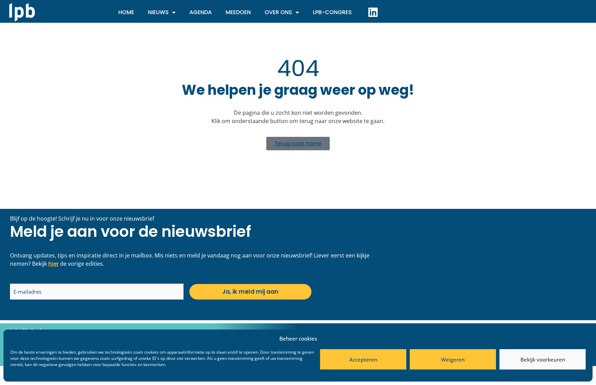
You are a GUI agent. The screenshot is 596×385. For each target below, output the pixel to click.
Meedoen (238, 12)
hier (53, 264)
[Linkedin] (373, 12)
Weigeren (453, 359)
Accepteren (363, 359)
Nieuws (158, 12)
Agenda (200, 12)
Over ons (278, 12)
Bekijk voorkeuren (542, 359)
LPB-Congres (332, 12)
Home (126, 12)
